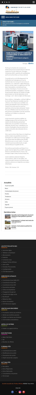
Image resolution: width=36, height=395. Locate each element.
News (6, 188)
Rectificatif (6, 296)
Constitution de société (9, 350)
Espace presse (9, 207)
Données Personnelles (9, 267)
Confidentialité (7, 269)
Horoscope (6, 376)
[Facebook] (5, 2)
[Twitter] (2, 2)
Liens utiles (6, 264)
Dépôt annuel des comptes (10, 357)
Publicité (5, 257)
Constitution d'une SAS (9, 282)
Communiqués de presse (11, 191)
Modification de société (9, 353)
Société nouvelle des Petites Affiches (12, 383)
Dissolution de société (9, 355)
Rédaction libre (7, 299)
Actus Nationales (7, 371)
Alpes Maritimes (7, 337)
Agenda (7, 204)
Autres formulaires (8, 301)
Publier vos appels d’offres (10, 328)
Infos (6, 202)
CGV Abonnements (8, 271)
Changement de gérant (9, 292)
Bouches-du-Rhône (8, 342)
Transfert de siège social (10, 294)
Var (4, 339)
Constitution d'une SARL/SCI (11, 280)
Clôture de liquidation (9, 289)
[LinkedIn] (7, 2)
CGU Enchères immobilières (10, 319)
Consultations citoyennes (10, 373)
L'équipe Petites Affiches (10, 262)
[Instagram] (9, 2)
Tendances (8, 196)
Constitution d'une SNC (9, 285)
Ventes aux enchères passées (11, 315)
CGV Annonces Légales (9, 304)
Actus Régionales (8, 369)
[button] (10, 17)
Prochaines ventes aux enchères (12, 312)
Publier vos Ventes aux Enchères (12, 317)
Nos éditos (6, 366)
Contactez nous (7, 259)
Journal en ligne (7, 250)
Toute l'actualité (9, 185)
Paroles (7, 193)
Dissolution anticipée (9, 287)
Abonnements (6, 255)
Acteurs (7, 199)
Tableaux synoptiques (9, 252)
